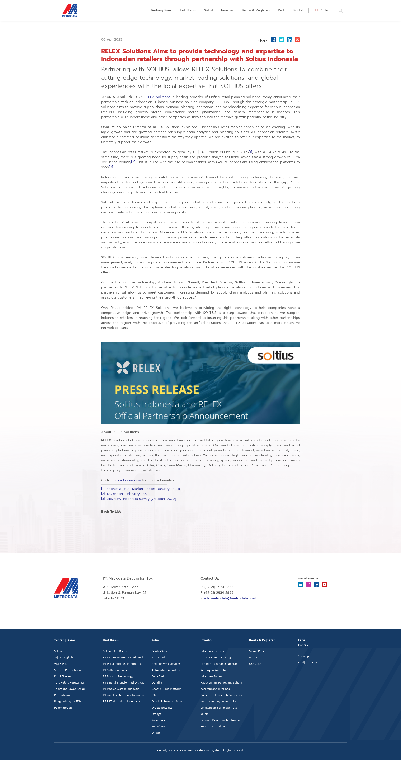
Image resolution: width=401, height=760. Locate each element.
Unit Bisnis (188, 10)
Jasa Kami (158, 657)
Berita (253, 657)
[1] (250, 152)
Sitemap (303, 656)
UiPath (156, 733)
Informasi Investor (212, 651)
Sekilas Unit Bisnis (115, 651)
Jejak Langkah (63, 657)
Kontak (298, 10)
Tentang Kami (161, 10)
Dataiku (157, 682)
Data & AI (158, 676)
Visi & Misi (60, 664)
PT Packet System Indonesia (121, 689)
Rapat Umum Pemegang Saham (221, 682)
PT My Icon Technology (118, 676)
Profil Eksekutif (64, 676)
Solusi (208, 10)
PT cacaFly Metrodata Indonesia (124, 695)
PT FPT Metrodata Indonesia (121, 701)
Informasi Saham (211, 676)
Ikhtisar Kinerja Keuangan (217, 657)
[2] (133, 162)
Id (316, 10)
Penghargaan (63, 707)
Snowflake (158, 726)
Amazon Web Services (166, 664)
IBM (154, 695)
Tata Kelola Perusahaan (69, 682)
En (326, 10)
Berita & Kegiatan (256, 10)
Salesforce (158, 720)
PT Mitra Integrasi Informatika (122, 664)
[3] (111, 167)
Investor (227, 10)
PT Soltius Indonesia (116, 670)
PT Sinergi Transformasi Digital (123, 682)
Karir (281, 10)
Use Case (255, 664)
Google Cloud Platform (166, 689)
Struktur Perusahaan (67, 670)
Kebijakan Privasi (309, 662)
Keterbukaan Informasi (215, 689)
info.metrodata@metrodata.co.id (230, 598)
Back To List (111, 512)
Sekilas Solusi (160, 651)
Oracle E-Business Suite (167, 701)
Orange (156, 714)
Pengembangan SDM (68, 701)
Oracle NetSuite (162, 707)
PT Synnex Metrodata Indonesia (124, 657)
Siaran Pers (256, 651)
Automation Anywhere (166, 670)
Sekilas (58, 651)
